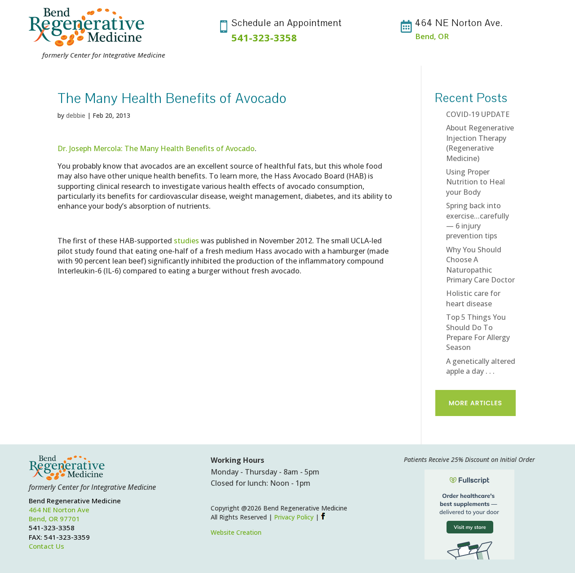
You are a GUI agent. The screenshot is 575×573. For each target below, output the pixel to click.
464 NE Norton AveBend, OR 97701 (59, 514)
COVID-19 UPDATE (477, 114)
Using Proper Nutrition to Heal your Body (475, 182)
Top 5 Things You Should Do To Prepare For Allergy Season (478, 332)
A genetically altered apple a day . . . (480, 366)
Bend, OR (432, 36)
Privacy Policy (294, 517)
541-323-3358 (264, 37)
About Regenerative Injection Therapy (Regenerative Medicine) (480, 143)
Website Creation (236, 532)
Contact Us (46, 546)
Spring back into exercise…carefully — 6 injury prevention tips (477, 221)
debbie (75, 115)
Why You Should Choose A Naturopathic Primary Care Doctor (480, 265)
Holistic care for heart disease (473, 298)
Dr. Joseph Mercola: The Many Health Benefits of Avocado (156, 148)
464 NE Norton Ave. (459, 23)
